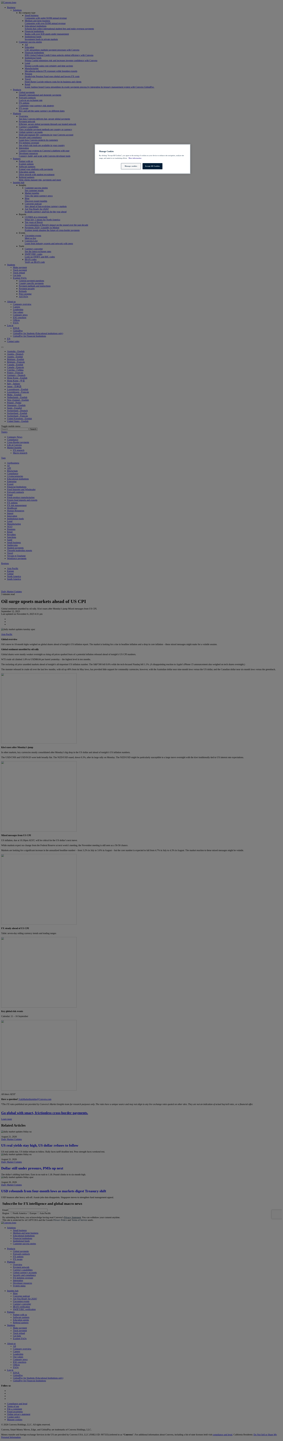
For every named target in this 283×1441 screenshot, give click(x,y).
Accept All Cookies (152, 166)
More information (135, 158)
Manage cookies (131, 166)
